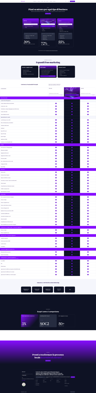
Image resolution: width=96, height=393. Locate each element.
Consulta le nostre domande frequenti (51, 50)
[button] (35, 1)
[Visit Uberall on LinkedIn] (22, 380)
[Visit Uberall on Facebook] (23, 380)
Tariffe (42, 1)
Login (68, 1)
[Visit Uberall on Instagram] (24, 380)
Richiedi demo (72, 1)
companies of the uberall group (56, 376)
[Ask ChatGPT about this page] (22, 375)
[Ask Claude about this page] (23, 375)
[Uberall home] (23, 1)
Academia (54, 1)
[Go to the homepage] (23, 371)
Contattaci (51, 1)
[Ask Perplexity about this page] (26, 375)
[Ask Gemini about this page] (25, 375)
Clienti (44, 1)
